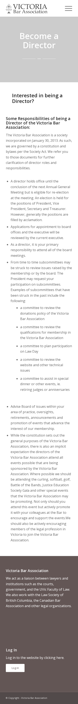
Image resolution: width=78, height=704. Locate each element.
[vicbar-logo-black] (32, 8)
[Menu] (66, 8)
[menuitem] (66, 8)
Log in (15, 668)
